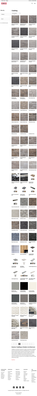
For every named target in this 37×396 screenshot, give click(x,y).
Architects (33, 373)
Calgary (7, 0)
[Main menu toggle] (35, 3)
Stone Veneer (18, 372)
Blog (24, 376)
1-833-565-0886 (34, 0)
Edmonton (3, 374)
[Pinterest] (23, 387)
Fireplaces (17, 379)
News (24, 377)
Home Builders (34, 377)
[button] (32, 3)
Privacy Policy (18, 393)
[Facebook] (14, 387)
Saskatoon (2, 376)
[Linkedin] (20, 387)
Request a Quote (26, 380)
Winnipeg (2, 377)
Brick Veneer (18, 371)
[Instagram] (17, 387)
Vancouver (2, 372)
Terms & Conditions (18, 392)
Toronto (2, 378)
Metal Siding (18, 373)
